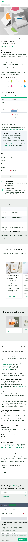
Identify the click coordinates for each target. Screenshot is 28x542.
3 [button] (16, 301)
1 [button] (12, 301)
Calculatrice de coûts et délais (15, 129)
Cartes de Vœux (5, 449)
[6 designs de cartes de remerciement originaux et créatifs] (14, 268)
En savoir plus (7, 148)
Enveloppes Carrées (7, 364)
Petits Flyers (19, 447)
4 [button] (17, 335)
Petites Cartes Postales (10, 445)
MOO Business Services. (18, 431)
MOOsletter (15, 485)
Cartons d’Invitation (11, 447)
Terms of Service (6, 496)
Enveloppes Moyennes (8, 363)
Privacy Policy (23, 495)
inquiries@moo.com (12, 143)
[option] (14, 281)
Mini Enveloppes (6, 369)
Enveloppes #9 (6, 366)
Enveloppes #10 (6, 367)
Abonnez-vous (22, 539)
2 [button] (14, 301)
